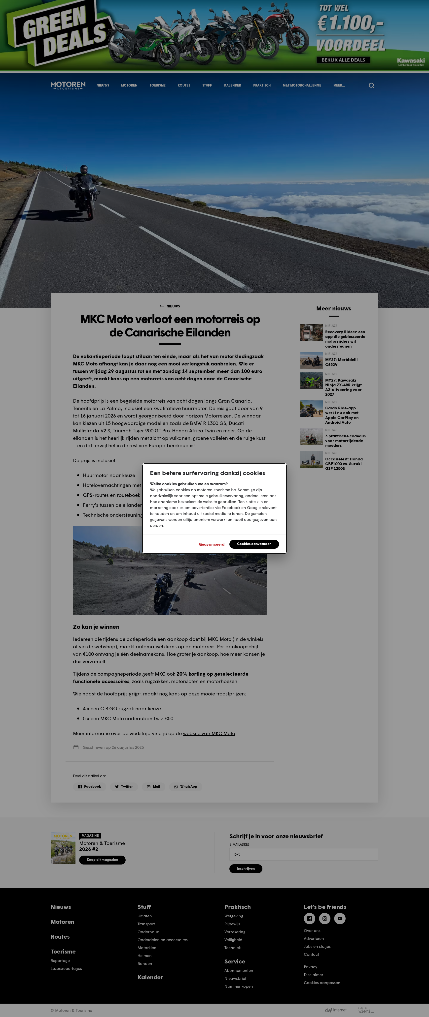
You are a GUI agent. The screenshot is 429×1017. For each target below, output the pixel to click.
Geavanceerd (211, 544)
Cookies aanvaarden (254, 543)
